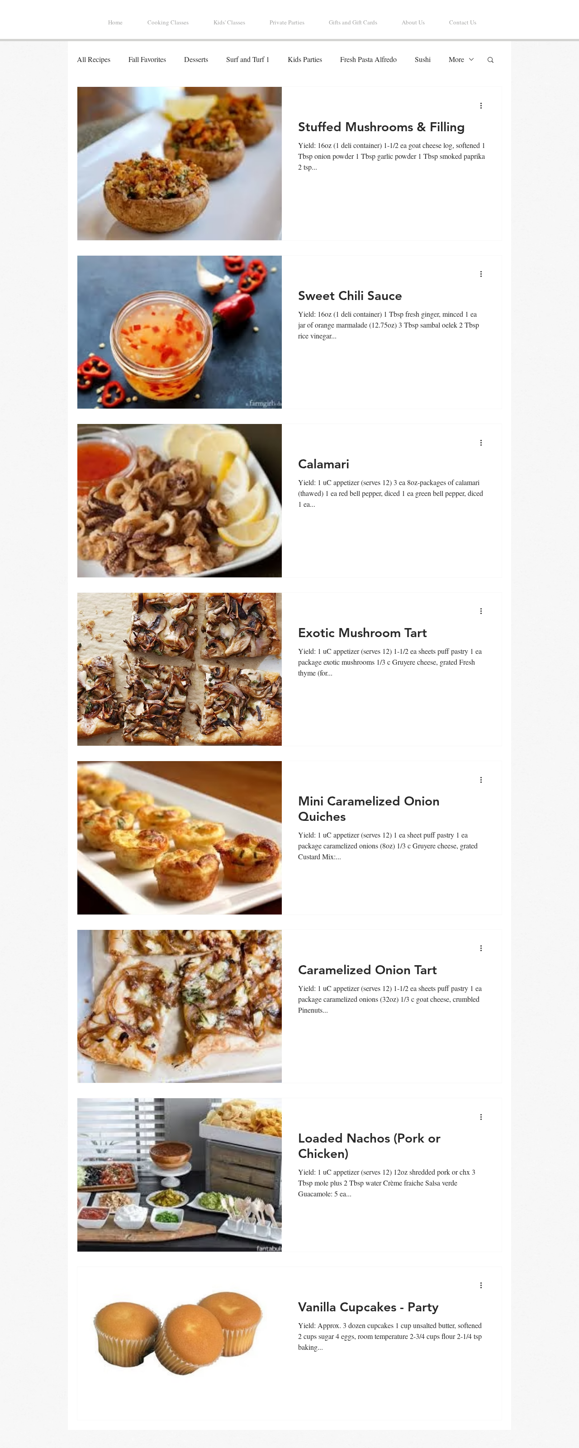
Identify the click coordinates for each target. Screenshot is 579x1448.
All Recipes (93, 59)
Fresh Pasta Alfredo (368, 59)
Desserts (196, 59)
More (456, 59)
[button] (490, 60)
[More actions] (484, 105)
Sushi (423, 59)
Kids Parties (305, 59)
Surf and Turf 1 (248, 59)
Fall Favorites (147, 59)
